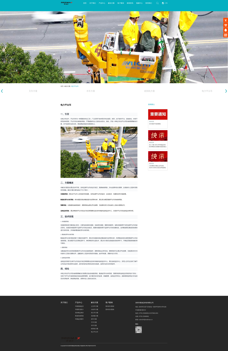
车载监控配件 (79, 319)
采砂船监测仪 (79, 312)
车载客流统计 (79, 309)
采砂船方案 (94, 316)
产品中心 (102, 3)
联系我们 (149, 3)
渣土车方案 (94, 312)
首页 (84, 3)
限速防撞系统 (79, 316)
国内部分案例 (110, 306)
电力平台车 (75, 86)
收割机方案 (94, 328)
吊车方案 (94, 325)
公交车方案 (94, 306)
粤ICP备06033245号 (91, 345)
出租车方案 (94, 309)
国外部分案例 (110, 309)
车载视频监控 (79, 306)
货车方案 (94, 319)
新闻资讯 (130, 3)
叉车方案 (94, 322)
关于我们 (92, 3)
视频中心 (139, 3)
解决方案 (111, 3)
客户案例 (120, 3)
